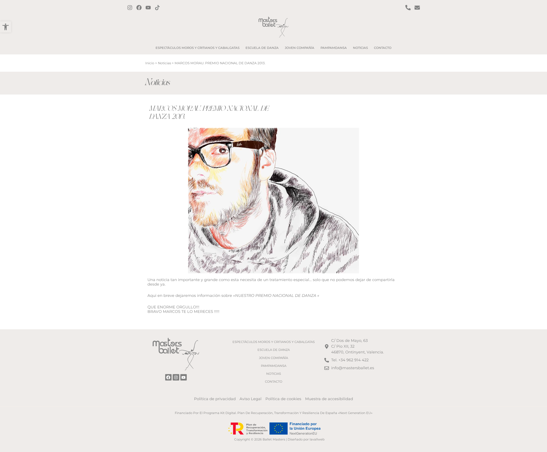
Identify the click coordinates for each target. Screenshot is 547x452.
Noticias (164, 63)
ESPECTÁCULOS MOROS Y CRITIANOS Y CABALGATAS (273, 342)
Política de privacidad (215, 399)
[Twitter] (148, 7)
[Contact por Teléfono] (408, 7)
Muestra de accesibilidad (329, 399)
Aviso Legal (251, 399)
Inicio (149, 63)
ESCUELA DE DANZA (273, 350)
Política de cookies (283, 399)
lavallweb (317, 439)
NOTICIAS (273, 374)
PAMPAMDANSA (273, 366)
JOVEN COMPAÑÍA (273, 358)
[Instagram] (129, 7)
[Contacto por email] (417, 7)
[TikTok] (157, 7)
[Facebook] (139, 7)
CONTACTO (273, 381)
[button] (5, 26)
